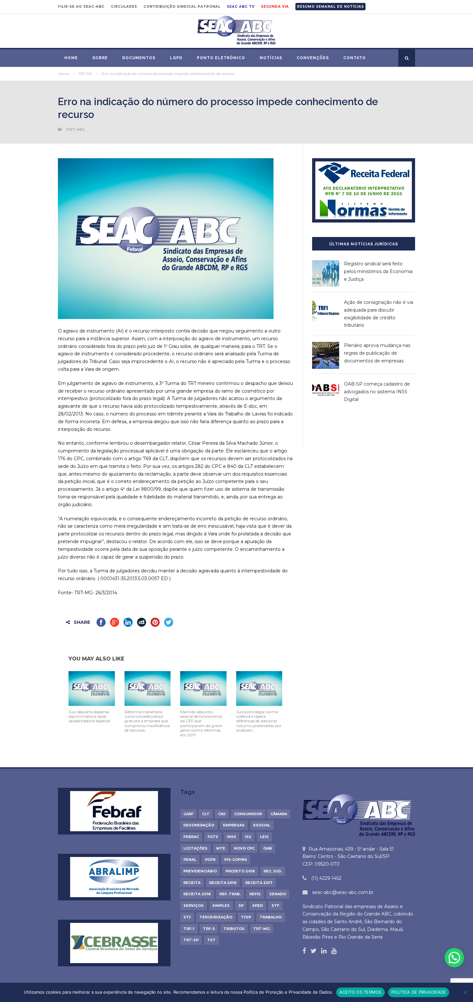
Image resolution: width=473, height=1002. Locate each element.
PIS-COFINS (235, 859)
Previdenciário (200, 871)
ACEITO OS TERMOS (360, 992)
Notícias (271, 58)
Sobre (100, 58)
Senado (277, 894)
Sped (257, 905)
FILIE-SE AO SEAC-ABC (81, 7)
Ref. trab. (230, 894)
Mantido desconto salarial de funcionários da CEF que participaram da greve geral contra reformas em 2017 (201, 723)
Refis (255, 894)
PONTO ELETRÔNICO (221, 58)
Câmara (279, 814)
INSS (231, 836)
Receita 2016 (222, 882)
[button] (454, 957)
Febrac (191, 836)
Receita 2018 (197, 894)
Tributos (234, 928)
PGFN (210, 859)
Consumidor (248, 814)
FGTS (213, 836)
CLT (205, 814)
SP (241, 905)
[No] (465, 992)
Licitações (195, 848)
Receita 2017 (259, 882)
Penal (189, 859)
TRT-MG (85, 73)
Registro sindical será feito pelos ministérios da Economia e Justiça (378, 271)
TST (211, 940)
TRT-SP (191, 940)
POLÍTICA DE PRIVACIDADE (418, 992)
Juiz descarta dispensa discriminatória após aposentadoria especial (89, 716)
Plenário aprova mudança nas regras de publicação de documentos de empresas (377, 353)
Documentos (138, 58)
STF (275, 905)
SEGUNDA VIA (275, 7)
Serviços (193, 905)
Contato (354, 58)
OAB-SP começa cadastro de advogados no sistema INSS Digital (377, 391)
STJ (187, 917)
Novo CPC (244, 848)
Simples (221, 905)
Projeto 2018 (240, 871)
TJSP (246, 917)
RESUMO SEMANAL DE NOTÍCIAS (330, 7)
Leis (264, 836)
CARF (188, 814)
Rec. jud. (273, 871)
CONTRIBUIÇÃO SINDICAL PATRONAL (182, 7)
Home (71, 58)
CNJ (222, 814)
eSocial (261, 825)
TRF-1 (188, 928)
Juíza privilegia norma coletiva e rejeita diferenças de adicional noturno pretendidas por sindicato (259, 721)
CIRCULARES (124, 7)
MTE (220, 848)
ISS (248, 836)
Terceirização (215, 917)
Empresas (234, 825)
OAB (267, 848)
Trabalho (271, 917)
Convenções (313, 58)
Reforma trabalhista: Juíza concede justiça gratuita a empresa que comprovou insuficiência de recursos (147, 721)
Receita (191, 882)
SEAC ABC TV (241, 7)
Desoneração (198, 825)
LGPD (176, 58)
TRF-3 (209, 928)
